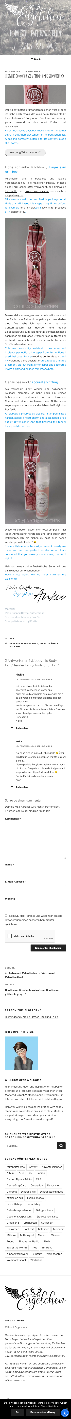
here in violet (27, 207)
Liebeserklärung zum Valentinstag (25, 331)
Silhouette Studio (28, 1241)
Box (12, 639)
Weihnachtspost (16, 1260)
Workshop (36, 1260)
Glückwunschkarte (47, 1216)
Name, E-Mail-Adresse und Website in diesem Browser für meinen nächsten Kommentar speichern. (34, 920)
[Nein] (67, 1409)
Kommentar (13, 818)
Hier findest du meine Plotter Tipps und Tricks (31, 1016)
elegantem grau (14, 195)
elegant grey (18, 211)
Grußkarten (30, 1222)
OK (17, 1412)
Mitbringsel (27, 1235)
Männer (55, 1235)
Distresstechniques (51, 1191)
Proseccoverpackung (37, 191)
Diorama (12, 1191)
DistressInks (28, 1191)
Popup (10, 1241)
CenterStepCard (16, 1185)
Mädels (54, 643)
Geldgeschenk (44, 1210)
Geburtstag (33, 1204)
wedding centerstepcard (46, 356)
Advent (33, 1166)
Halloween (13, 1229)
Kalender (43, 1229)
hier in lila (11, 191)
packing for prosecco (53, 207)
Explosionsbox (35, 1197)
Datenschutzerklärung (42, 1412)
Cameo (40, 1173)
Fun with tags (14, 1204)
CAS (38, 1179)
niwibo (20, 674)
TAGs (34, 1247)
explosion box (15, 1197)
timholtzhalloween (18, 1253)
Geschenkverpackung (24, 643)
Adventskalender (52, 1166)
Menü (37, 59)
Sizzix (46, 1241)
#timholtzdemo (16, 1166)
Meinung (58, 1229)
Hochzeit (28, 1229)
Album (11, 1173)
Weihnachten (54, 1253)
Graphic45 (13, 1222)
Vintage (37, 1253)
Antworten (22, 728)
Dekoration (53, 1185)
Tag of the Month (17, 1247)
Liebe (43, 643)
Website (10, 898)
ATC (21, 1173)
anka (37, 71)
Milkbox (15, 646)
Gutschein (47, 1222)
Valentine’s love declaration (25, 360)
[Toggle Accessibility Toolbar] (65, 1413)
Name (9, 864)
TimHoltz (47, 1247)
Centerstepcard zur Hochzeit (25, 327)
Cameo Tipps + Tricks (19, 1179)
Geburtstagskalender (19, 1210)
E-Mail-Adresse (15, 881)
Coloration (37, 1185)
